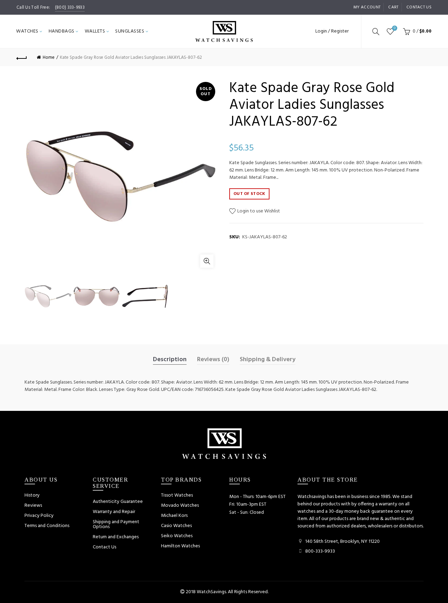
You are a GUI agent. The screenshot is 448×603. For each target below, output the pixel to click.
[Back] (21, 57)
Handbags (62, 31)
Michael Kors (174, 516)
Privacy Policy (39, 516)
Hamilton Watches (180, 546)
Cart (393, 7)
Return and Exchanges (116, 537)
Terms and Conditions (46, 526)
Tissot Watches (177, 495)
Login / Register (332, 31)
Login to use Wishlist (258, 211)
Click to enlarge (207, 261)
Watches (27, 31)
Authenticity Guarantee (118, 502)
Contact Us (104, 547)
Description (170, 360)
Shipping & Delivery (267, 360)
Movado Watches (180, 506)
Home (49, 57)
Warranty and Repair (114, 512)
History (32, 495)
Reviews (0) (213, 360)
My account (367, 7)
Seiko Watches (176, 536)
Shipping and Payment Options (116, 524)
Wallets (95, 31)
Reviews (33, 506)
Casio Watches (176, 526)
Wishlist (395, 28)
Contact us (419, 7)
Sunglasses (129, 31)
